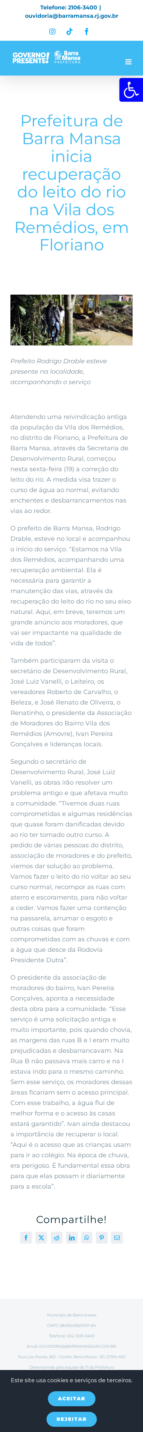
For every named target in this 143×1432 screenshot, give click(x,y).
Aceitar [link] (71, 1398)
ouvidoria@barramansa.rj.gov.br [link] (71, 16)
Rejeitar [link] (72, 1419)
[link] (131, 90)
